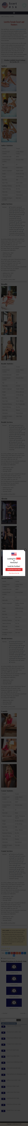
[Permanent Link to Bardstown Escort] (14, 1003)
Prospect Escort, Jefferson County (14, 1037)
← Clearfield (4, 1013)
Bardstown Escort (14, 1008)
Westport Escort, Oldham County (14, 1025)
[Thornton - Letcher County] (3, 1033)
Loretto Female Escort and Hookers (14, 23)
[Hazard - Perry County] (3, 1100)
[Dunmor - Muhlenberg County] (3, 1064)
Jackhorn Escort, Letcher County (14, 1080)
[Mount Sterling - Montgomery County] (3, 1076)
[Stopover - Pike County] (3, 1057)
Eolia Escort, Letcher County (13, 1086)
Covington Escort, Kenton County (14, 1044)
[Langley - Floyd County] (3, 1094)
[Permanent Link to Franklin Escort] (14, 967)
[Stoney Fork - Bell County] (3, 1070)
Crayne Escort (14, 984)
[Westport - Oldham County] (3, 1027)
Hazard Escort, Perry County (13, 1098)
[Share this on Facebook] (9, 953)
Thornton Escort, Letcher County (14, 1031)
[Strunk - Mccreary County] (3, 1106)
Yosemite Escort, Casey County (13, 1110)
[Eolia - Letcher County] (3, 1088)
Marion (13, 958)
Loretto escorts (20, 29)
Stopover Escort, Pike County (13, 1056)
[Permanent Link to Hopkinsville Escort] (14, 991)
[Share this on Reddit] (17, 953)
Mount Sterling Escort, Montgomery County (16, 1074)
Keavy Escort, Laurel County (13, 1050)
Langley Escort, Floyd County (13, 1092)
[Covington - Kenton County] (3, 1045)
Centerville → (23, 1013)
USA (2, 16)
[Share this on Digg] (22, 953)
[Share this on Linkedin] (25, 953)
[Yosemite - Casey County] (3, 1112)
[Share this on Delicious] (14, 955)
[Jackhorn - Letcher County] (3, 1082)
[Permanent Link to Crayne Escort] (14, 979)
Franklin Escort (14, 972)
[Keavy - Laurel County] (3, 1051)
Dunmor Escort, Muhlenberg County (15, 1062)
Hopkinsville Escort (14, 996)
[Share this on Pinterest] (14, 953)
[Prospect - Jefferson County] (3, 1039)
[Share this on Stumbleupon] (20, 953)
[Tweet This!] (6, 953)
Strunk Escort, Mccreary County (14, 1104)
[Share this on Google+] (12, 953)
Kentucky (7, 16)
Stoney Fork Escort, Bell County (14, 1068)
